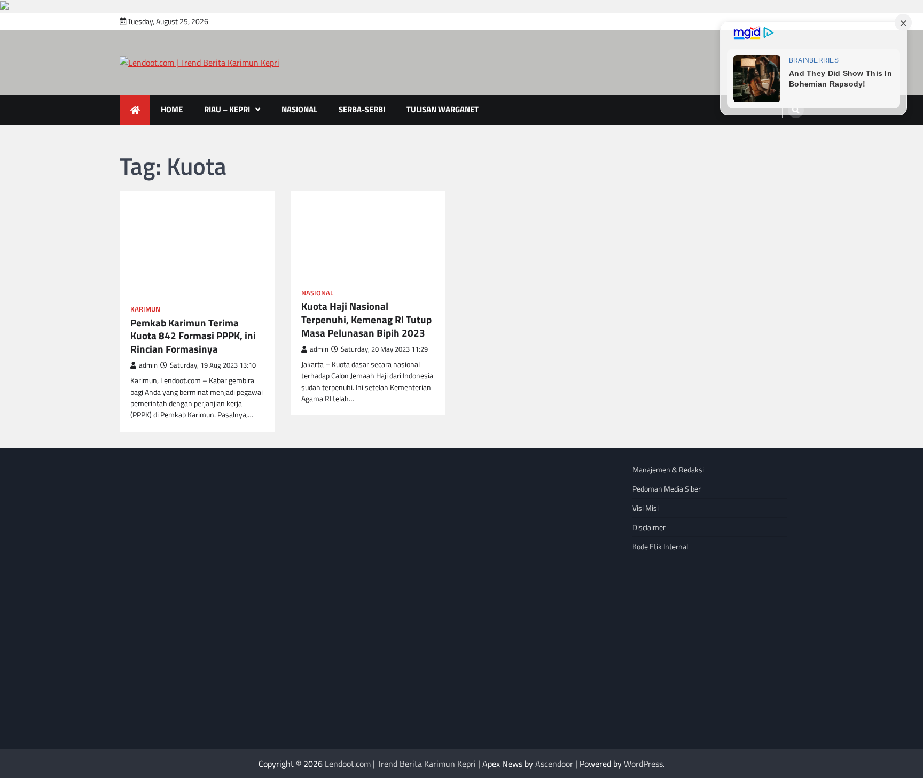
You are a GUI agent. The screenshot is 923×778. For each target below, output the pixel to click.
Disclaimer (649, 527)
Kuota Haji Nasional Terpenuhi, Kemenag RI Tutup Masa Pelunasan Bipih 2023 (366, 319)
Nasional (299, 109)
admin (148, 365)
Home (172, 109)
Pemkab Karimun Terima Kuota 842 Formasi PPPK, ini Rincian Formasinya (193, 336)
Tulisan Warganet (442, 109)
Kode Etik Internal (660, 546)
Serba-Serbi (362, 109)
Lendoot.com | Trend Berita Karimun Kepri (400, 763)
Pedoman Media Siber (666, 488)
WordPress (643, 763)
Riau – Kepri (227, 109)
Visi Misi (645, 508)
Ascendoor (554, 763)
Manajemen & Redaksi (668, 469)
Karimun (145, 309)
